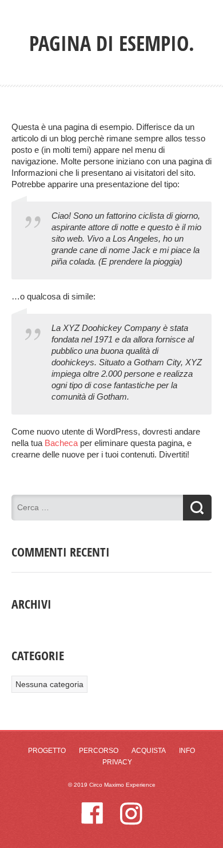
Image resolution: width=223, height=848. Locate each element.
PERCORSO (98, 751)
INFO (187, 751)
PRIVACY (117, 762)
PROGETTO (47, 751)
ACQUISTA (149, 751)
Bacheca (61, 443)
